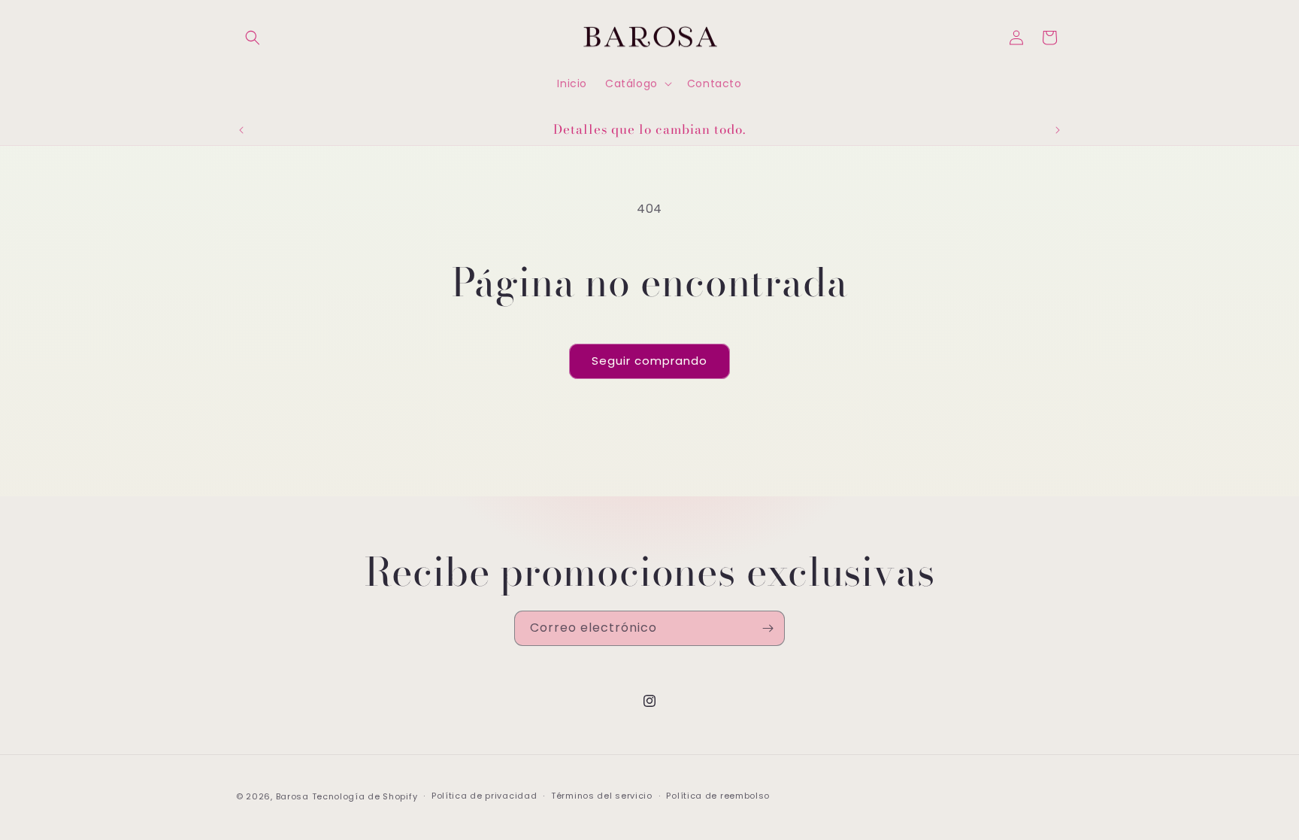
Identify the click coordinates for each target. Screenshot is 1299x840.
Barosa (292, 796)
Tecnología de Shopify (365, 796)
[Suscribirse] (767, 628)
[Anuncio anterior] (241, 130)
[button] (252, 37)
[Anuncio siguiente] (1057, 130)
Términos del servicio (602, 796)
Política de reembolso (718, 796)
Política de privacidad (484, 796)
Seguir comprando (649, 360)
